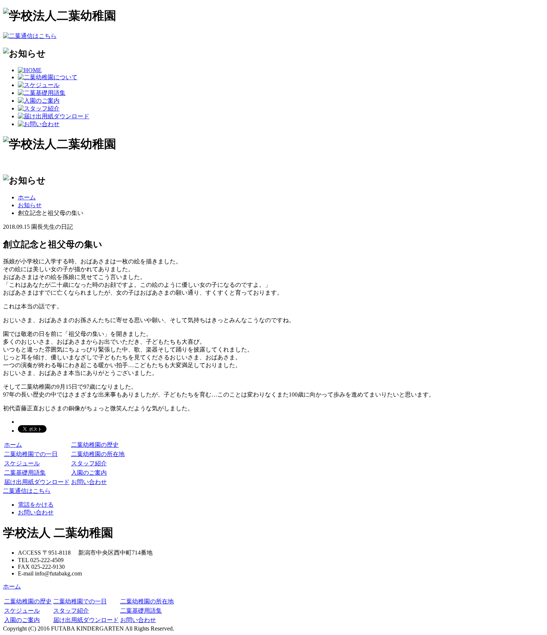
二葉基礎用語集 (25, 472)
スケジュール (22, 463)
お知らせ (30, 205)
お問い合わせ (89, 482)
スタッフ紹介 (89, 463)
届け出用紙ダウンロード (37, 482)
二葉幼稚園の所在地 (98, 454)
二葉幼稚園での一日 (31, 454)
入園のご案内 (89, 472)
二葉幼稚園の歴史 (95, 445)
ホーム (27, 197)
